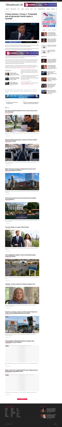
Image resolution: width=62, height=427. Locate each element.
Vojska (7, 92)
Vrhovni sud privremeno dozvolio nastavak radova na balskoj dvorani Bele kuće (14, 83)
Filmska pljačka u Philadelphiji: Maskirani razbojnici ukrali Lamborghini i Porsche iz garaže (19, 341)
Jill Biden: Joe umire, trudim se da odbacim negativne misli (20, 284)
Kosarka (12, 408)
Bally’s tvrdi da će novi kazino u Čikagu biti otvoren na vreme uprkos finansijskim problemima (20, 169)
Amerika (11, 11)
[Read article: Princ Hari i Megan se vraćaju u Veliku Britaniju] (22, 238)
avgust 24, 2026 (13, 113)
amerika (6, 409)
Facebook (25, 84)
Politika (21, 91)
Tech (17, 408)
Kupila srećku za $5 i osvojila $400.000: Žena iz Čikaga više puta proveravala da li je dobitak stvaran (21, 370)
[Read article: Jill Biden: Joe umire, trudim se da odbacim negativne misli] (22, 295)
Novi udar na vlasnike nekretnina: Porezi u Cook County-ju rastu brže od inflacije (14, 74)
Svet (6, 230)
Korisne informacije (7, 416)
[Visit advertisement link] (40, 5)
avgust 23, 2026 (12, 80)
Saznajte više (8, 194)
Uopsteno (18, 413)
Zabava (18, 415)
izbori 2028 (7, 91)
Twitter (29, 84)
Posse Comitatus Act (27, 91)
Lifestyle (12, 409)
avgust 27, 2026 (50, 94)
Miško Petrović (8, 142)
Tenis (17, 409)
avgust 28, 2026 (50, 75)
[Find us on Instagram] (55, 1)
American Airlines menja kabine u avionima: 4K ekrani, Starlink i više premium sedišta (14, 78)
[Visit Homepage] (14, 4)
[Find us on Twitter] (54, 1)
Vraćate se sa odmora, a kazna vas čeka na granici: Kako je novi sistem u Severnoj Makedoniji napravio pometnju (21, 312)
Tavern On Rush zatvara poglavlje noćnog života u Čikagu (51, 51)
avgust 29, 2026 (50, 63)
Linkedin (32, 84)
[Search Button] (56, 9)
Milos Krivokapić (8, 113)
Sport (12, 414)
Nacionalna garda (16, 91)
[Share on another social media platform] (38, 42)
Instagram (22, 84)
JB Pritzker (11, 91)
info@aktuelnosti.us (7, 0)
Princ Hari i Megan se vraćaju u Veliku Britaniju (17, 227)
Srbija (12, 415)
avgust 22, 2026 (13, 343)
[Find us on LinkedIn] (56, 1)
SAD (31, 91)
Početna (6, 11)
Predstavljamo (13, 413)
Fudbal (6, 413)
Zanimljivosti (19, 416)
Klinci (6, 414)
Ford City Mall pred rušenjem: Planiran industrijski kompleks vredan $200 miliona (20, 255)
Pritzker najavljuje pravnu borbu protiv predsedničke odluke (25, 67)
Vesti (8, 11)
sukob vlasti (35, 91)
